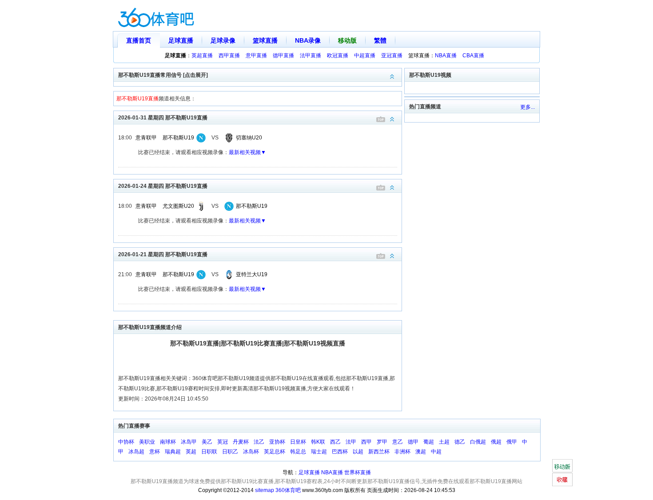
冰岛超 (136, 451)
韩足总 (298, 451)
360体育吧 (288, 490)
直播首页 (138, 40)
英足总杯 (274, 451)
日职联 (209, 451)
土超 (444, 442)
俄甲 (511, 442)
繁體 (380, 40)
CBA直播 (473, 55)
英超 (191, 451)
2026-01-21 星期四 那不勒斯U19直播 (162, 254)
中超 (436, 451)
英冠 (222, 442)
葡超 (428, 442)
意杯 (154, 451)
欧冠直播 (337, 55)
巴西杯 (340, 451)
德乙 (459, 442)
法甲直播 (310, 55)
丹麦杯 (241, 442)
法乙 (259, 442)
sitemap (264, 490)
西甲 (366, 442)
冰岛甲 (189, 442)
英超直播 (202, 55)
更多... (527, 107)
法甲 (351, 442)
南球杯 (168, 442)
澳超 (420, 451)
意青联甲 (146, 138)
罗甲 (382, 442)
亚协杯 (277, 442)
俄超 (496, 442)
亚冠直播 (391, 55)
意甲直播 (256, 55)
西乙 (335, 442)
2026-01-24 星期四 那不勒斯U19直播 (162, 186)
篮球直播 (265, 40)
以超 (358, 451)
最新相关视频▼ (247, 152)
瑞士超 (319, 451)
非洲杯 (402, 451)
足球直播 (180, 40)
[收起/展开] (392, 119)
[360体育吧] (156, 16)
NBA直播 (446, 55)
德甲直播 (283, 55)
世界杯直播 (357, 472)
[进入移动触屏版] (562, 465)
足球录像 (223, 40)
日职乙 (230, 451)
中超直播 (364, 55)
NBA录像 (308, 40)
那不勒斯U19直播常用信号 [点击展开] (163, 75)
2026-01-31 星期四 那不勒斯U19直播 (162, 118)
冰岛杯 (251, 451)
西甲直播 (229, 55)
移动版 (347, 40)
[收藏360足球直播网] (562, 479)
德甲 (413, 442)
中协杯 (126, 442)
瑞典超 (173, 451)
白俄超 (478, 442)
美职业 (147, 442)
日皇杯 (298, 442)
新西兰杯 (379, 451)
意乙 (397, 442)
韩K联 (318, 442)
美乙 (207, 442)
